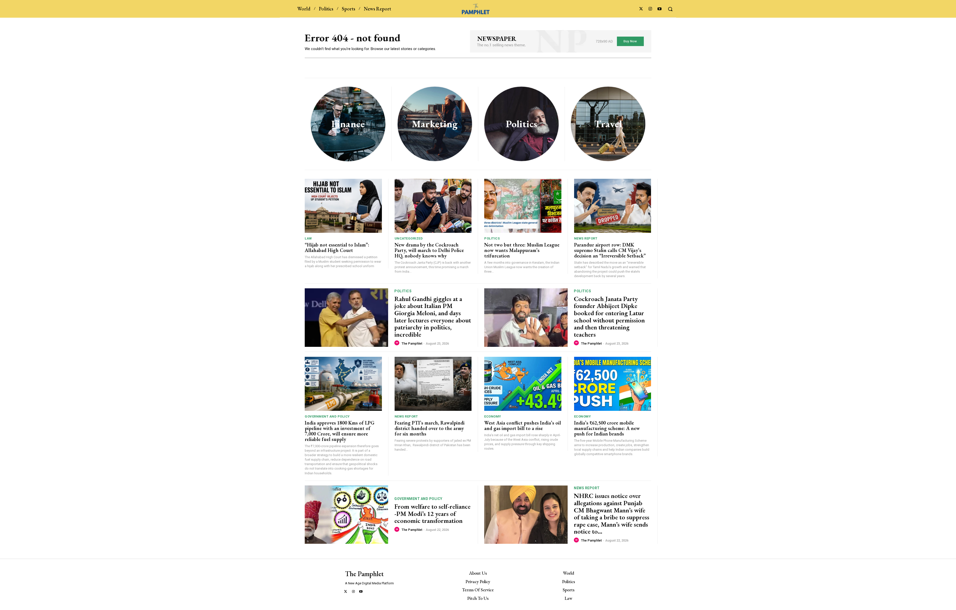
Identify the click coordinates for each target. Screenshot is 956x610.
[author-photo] (397, 343)
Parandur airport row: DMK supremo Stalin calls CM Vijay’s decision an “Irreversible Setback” (610, 250)
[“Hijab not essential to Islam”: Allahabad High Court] (343, 206)
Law (308, 238)
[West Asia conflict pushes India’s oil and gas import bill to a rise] (522, 384)
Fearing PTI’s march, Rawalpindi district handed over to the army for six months (430, 428)
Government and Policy (327, 416)
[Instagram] (650, 9)
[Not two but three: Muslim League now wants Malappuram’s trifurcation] (522, 206)
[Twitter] (641, 9)
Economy (492, 416)
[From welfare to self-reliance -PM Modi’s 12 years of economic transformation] (346, 515)
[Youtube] (659, 9)
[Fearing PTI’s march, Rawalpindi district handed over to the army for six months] (433, 384)
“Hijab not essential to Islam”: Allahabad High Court (337, 247)
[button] (670, 9)
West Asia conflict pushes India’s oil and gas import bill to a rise (522, 425)
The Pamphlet (412, 343)
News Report (586, 238)
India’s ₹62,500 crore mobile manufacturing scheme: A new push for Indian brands (607, 428)
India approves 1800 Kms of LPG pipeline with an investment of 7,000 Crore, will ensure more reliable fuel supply (339, 431)
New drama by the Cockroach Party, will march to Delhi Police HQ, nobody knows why (429, 250)
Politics (492, 238)
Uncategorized (409, 238)
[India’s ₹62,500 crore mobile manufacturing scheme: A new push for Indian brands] (612, 384)
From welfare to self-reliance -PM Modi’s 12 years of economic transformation (432, 513)
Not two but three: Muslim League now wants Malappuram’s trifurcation (521, 250)
